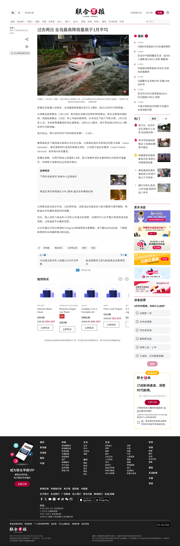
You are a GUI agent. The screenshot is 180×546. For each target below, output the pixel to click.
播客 (104, 21)
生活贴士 (130, 470)
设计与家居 (109, 473)
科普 (129, 451)
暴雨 (84, 247)
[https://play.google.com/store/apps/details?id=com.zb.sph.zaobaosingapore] (102, 500)
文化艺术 (109, 456)
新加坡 (20, 21)
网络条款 (28, 523)
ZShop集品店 (64, 523)
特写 (107, 448)
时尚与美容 (109, 470)
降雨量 (46, 247)
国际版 (75, 488)
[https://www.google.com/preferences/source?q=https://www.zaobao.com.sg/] (163, 525)
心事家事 (130, 456)
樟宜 (93, 247)
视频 (96, 21)
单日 (154, 118)
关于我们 (44, 493)
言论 (59, 21)
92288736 (68, 516)
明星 (85, 463)
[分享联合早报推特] (45, 499)
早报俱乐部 (136, 12)
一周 (165, 118)
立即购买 (45, 327)
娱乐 (67, 21)
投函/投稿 (109, 493)
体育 (89, 21)
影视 (85, 465)
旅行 (107, 453)
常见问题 (87, 493)
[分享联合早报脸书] (41, 499)
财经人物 (65, 470)
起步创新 (65, 467)
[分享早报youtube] (50, 499)
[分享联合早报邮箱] (71, 499)
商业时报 (85, 523)
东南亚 (51, 21)
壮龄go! (108, 445)
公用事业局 (72, 247)
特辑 (129, 462)
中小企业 (65, 465)
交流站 (86, 451)
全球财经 (65, 451)
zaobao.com (29, 540)
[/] (90, 12)
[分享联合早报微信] (66, 499)
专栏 (107, 462)
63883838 (52, 511)
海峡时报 (75, 523)
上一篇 (42, 254)
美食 (107, 451)
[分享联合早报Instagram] (54, 499)
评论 (85, 448)
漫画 (85, 453)
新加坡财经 (66, 448)
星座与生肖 (131, 473)
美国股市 (65, 462)
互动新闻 (112, 21)
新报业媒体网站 (16, 523)
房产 (63, 459)
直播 (150, 462)
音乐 (85, 468)
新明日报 (29, 12)
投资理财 (65, 456)
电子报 (149, 12)
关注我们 (55, 493)
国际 (37, 21)
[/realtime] (146, 36)
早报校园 (130, 465)
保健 (83, 21)
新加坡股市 (66, 445)
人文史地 (109, 459)
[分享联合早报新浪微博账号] (62, 499)
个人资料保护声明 (41, 523)
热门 (129, 467)
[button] (167, 12)
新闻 (150, 450)
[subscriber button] (168, 13)
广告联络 (66, 493)
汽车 (129, 453)
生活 (75, 21)
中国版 (84, 488)
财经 (29, 21)
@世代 (108, 465)
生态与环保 (109, 467)
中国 (44, 21)
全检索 (54, 523)
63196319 (58, 508)
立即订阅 (22, 484)
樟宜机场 (58, 247)
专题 (121, 21)
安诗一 (12, 27)
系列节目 (152, 459)
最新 (13, 21)
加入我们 (76, 493)
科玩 (129, 448)
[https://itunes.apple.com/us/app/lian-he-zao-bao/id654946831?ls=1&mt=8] (86, 500)
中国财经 (65, 453)
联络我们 (98, 493)
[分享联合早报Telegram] (58, 499)
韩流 (85, 471)
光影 (129, 445)
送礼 (85, 474)
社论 (85, 445)
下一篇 (123, 254)
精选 (129, 459)
